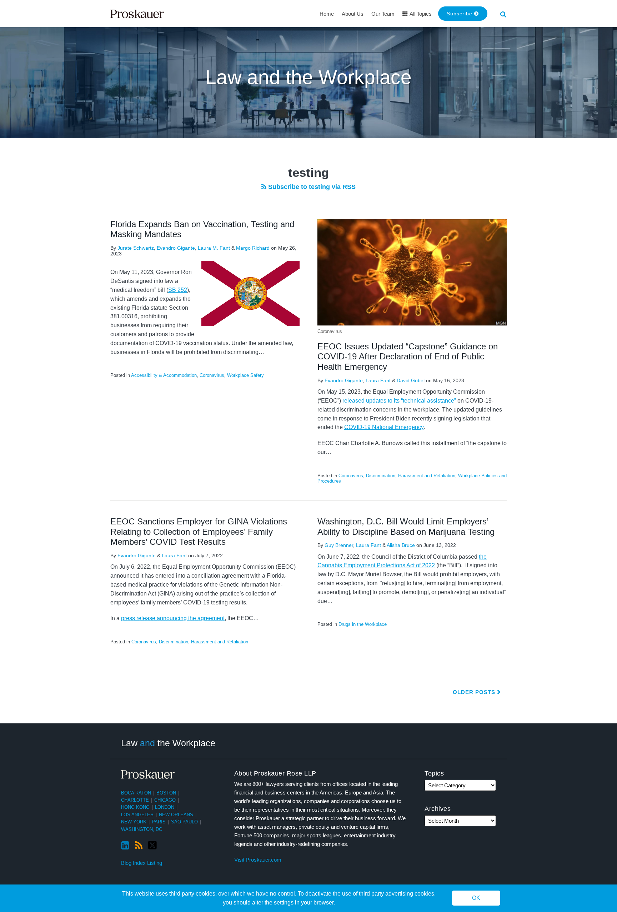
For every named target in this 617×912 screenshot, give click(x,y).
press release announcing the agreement (173, 618)
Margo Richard (253, 248)
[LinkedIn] (125, 846)
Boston (166, 793)
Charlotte (135, 800)
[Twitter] (152, 845)
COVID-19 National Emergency (383, 427)
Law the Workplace (168, 743)
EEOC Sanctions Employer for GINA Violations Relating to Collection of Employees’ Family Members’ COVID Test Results (198, 532)
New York (133, 821)
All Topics (420, 14)
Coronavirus (212, 375)
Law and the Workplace (308, 77)
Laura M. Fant (214, 248)
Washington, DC (141, 829)
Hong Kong (135, 807)
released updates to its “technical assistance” (399, 401)
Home (327, 14)
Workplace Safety (245, 375)
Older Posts (475, 692)
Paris (159, 821)
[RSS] (138, 846)
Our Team (383, 14)
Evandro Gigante (176, 248)
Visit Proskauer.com (257, 860)
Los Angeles (137, 814)
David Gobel (411, 380)
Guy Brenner (339, 545)
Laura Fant (378, 380)
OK (476, 898)
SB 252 (177, 290)
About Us (352, 14)
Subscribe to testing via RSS (311, 186)
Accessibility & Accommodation (164, 375)
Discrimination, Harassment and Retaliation (410, 475)
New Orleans (176, 814)
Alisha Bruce (401, 545)
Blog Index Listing (141, 863)
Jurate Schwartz (135, 248)
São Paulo (184, 821)
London (164, 807)
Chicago (165, 800)
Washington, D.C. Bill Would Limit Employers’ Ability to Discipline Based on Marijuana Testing (406, 527)
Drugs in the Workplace (362, 624)
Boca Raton (136, 793)
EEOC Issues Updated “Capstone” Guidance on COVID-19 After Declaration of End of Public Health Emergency (407, 357)
